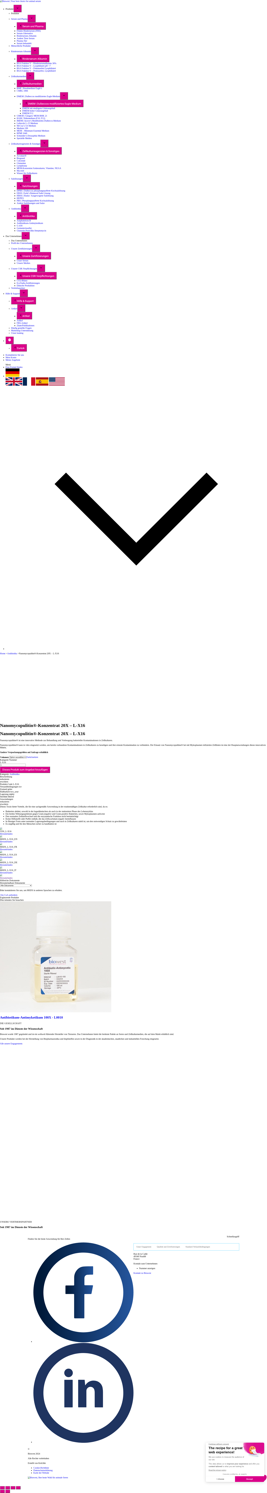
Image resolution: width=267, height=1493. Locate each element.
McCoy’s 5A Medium (26, 126)
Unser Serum (22, 260)
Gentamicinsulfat (24, 228)
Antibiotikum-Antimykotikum (30, 223)
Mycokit (20, 171)
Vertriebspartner (18, 288)
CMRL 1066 (22, 91)
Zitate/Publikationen (25, 325)
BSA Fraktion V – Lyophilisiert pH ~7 (34, 66)
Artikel (14, 308)
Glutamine (21, 163)
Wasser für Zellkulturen (27, 173)
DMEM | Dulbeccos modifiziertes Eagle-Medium (38, 96)
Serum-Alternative (25, 33)
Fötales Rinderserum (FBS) (29, 31)
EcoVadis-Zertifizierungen (28, 283)
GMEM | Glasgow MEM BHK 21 (32, 116)
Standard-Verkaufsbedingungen (198, 1247)
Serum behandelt (24, 43)
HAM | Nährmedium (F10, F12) (31, 118)
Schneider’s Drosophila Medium (31, 136)
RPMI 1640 (22, 133)
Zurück (20, 348)
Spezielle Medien (24, 138)
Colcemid (21, 161)
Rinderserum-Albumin (26, 36)
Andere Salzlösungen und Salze (31, 203)
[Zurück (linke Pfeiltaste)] (2, 1491)
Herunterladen (6, 834)
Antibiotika (16, 209)
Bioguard (21, 158)
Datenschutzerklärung (43, 1470)
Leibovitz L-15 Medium (27, 123)
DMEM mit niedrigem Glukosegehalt (38, 108)
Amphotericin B (24, 220)
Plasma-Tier (22, 41)
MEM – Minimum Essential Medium (33, 131)
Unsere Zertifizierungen (21, 248)
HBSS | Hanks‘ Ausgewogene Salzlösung (35, 195)
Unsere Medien (23, 263)
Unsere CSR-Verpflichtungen (24, 268)
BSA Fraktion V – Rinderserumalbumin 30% (36, 63)
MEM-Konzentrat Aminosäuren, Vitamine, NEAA (39, 168)
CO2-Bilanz (22, 280)
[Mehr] (10, 340)
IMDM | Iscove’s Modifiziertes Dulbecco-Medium (39, 121)
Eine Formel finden (14, 367)
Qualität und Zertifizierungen (168, 1247)
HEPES (20, 198)
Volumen (4, 757)
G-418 (19, 225)
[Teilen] (7, 1487)
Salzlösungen (17, 179)
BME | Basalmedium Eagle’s (29, 88)
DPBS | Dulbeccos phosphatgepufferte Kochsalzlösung (41, 191)
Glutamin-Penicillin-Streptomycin (31, 230)
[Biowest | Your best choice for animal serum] (20, 1)
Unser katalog (17, 333)
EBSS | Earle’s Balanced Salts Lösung (33, 193)
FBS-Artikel (22, 323)
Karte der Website (41, 1473)
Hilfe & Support (13, 293)
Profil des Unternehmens (22, 243)
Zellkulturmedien (18, 76)
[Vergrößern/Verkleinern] (18, 1487)
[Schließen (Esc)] (2, 1487)
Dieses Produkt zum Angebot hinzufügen (25, 770)
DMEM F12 (27, 113)
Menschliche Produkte (21, 46)
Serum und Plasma (19, 19)
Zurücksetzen (32, 757)
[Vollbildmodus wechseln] (13, 1487)
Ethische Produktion (25, 285)
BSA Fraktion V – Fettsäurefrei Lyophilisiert (36, 68)
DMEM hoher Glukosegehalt (35, 111)
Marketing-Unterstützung (22, 330)
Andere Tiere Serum (25, 38)
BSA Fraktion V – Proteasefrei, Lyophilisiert (36, 71)
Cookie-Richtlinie (41, 1468)
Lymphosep (22, 166)
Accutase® (21, 156)
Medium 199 (22, 128)
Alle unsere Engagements (11, 1043)
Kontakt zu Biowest (142, 1273)
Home (2, 653)
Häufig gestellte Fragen (21, 328)
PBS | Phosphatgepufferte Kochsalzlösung (35, 200)
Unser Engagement (143, 1247)
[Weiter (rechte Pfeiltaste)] (7, 1491)
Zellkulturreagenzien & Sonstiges (25, 144)
